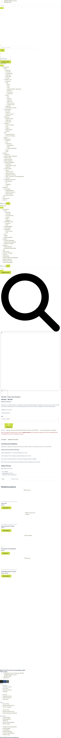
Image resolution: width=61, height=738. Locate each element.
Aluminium (8, 81)
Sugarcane (8, 106)
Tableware (6, 123)
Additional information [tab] (13, 439)
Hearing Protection (10, 173)
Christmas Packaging (7, 253)
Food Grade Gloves (10, 134)
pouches (8, 217)
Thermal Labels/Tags (12, 148)
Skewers (8, 131)
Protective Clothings (10, 135)
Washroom (8, 115)
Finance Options (9, 193)
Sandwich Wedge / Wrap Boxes (14, 89)
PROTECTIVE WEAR (8, 243)
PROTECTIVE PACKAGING (10, 242)
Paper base (8, 120)
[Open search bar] (0, 45)
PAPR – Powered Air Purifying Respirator (15, 176)
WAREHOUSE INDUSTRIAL (10, 248)
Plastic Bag (8, 76)
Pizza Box (9, 90)
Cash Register (10, 145)
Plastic (7, 95)
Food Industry (6, 67)
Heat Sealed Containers (11, 107)
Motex (8, 146)
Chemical (8, 112)
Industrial (5, 153)
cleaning (43, 430)
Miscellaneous (7, 139)
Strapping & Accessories (9, 179)
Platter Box (6, 117)
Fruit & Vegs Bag (9, 215)
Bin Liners (8, 110)
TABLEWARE (7, 229)
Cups (7, 126)
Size (2, 416)
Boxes (8, 84)
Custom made (6, 198)
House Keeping (7, 109)
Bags (5, 68)
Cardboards (8, 164)
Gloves (7, 170)
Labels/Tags (8, 143)
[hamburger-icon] (2, 65)
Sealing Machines (10, 190)
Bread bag (8, 70)
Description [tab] (4, 439)
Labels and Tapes (8, 159)
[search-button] (2, 8)
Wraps (5, 137)
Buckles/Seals (9, 181)
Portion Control (10, 103)
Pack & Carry (10, 92)
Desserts (9, 98)
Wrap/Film (8, 167)
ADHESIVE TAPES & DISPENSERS (10, 257)
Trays (8, 87)
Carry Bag (8, 71)
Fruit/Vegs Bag (9, 73)
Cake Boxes (10, 93)
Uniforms (8, 178)
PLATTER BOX (7, 228)
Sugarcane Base (9, 118)
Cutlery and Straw (10, 125)
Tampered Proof (10, 104)
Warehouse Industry (8, 195)
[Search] (2, 50)
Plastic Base (8, 121)
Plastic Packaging (8, 160)
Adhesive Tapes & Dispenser (10, 156)
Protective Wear (7, 168)
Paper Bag (8, 75)
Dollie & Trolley (7, 157)
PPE (5, 132)
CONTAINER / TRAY (8, 221)
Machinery (5, 187)
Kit (6, 182)
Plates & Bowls (9, 129)
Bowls (8, 85)
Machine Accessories (10, 192)
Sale (4, 196)
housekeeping (53, 430)
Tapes (7, 151)
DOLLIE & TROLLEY (7, 259)
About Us (5, 199)
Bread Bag (8, 212)
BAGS (5, 210)
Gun (7, 142)
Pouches (8, 78)
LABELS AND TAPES (7, 260)
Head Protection (9, 171)
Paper (7, 82)
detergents (48, 430)
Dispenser (8, 140)
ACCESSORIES (6, 256)
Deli (8, 96)
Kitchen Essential (9, 114)
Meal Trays (9, 101)
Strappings (8, 184)
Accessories (7, 154)
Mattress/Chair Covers (11, 165)
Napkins (7, 128)
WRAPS (6, 235)
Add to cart (9, 427)
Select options (6, 507)
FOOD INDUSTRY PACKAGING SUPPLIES (23, 430)
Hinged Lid (9, 99)
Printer (7, 150)
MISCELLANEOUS (8, 237)
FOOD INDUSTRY (8, 246)
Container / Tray (8, 79)
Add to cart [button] (5, 553)
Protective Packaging (9, 162)
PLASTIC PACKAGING (9, 240)
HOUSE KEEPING (8, 226)
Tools (7, 185)
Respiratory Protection (11, 174)
